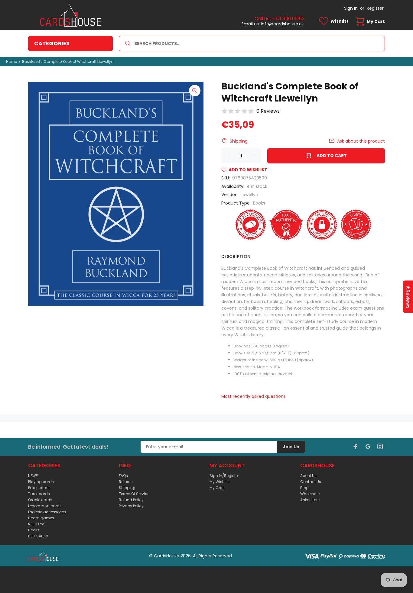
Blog (304, 487)
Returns (126, 481)
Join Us (291, 447)
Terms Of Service (134, 493)
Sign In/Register (224, 475)
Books (259, 203)
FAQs (123, 475)
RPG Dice (36, 524)
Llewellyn (249, 195)
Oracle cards (40, 499)
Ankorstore (310, 499)
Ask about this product (361, 141)
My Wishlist (220, 481)
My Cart (217, 487)
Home (11, 61)
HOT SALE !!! (38, 536)
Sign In (351, 8)
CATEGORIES (52, 43)
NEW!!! (33, 475)
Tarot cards (39, 493)
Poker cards (39, 487)
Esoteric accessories (47, 511)
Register (375, 8)
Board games (41, 517)
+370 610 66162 (288, 18)
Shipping (239, 141)
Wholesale (310, 493)
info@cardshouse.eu (282, 24)
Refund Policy (131, 499)
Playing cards (41, 481)
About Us (308, 475)
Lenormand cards (45, 505)
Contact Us (310, 481)
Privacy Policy (131, 505)
